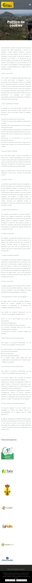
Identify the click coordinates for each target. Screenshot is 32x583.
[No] (30, 577)
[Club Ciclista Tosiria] (7, 4)
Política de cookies (21, 580)
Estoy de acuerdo (10, 580)
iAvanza (22, 569)
